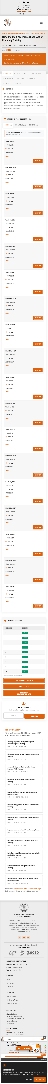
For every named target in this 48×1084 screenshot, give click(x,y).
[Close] (44, 1037)
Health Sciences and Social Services (29, 56)
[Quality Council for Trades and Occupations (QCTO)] (32, 953)
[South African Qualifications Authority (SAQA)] (13, 953)
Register (38, 160)
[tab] (7, 73)
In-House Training (12, 1004)
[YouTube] (28, 2)
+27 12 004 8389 (19, 1032)
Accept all (40, 1079)
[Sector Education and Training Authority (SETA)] (21, 953)
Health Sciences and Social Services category (27, 889)
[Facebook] (20, 2)
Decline (29, 1079)
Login (13, 715)
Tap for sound (25, 1048)
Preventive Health (9, 59)
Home (6, 56)
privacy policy (36, 1074)
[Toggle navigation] (41, 22)
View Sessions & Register (24, 680)
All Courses (10, 983)
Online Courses (11, 996)
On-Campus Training (13, 1000)
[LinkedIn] (24, 2)
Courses (12, 56)
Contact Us (10, 987)
